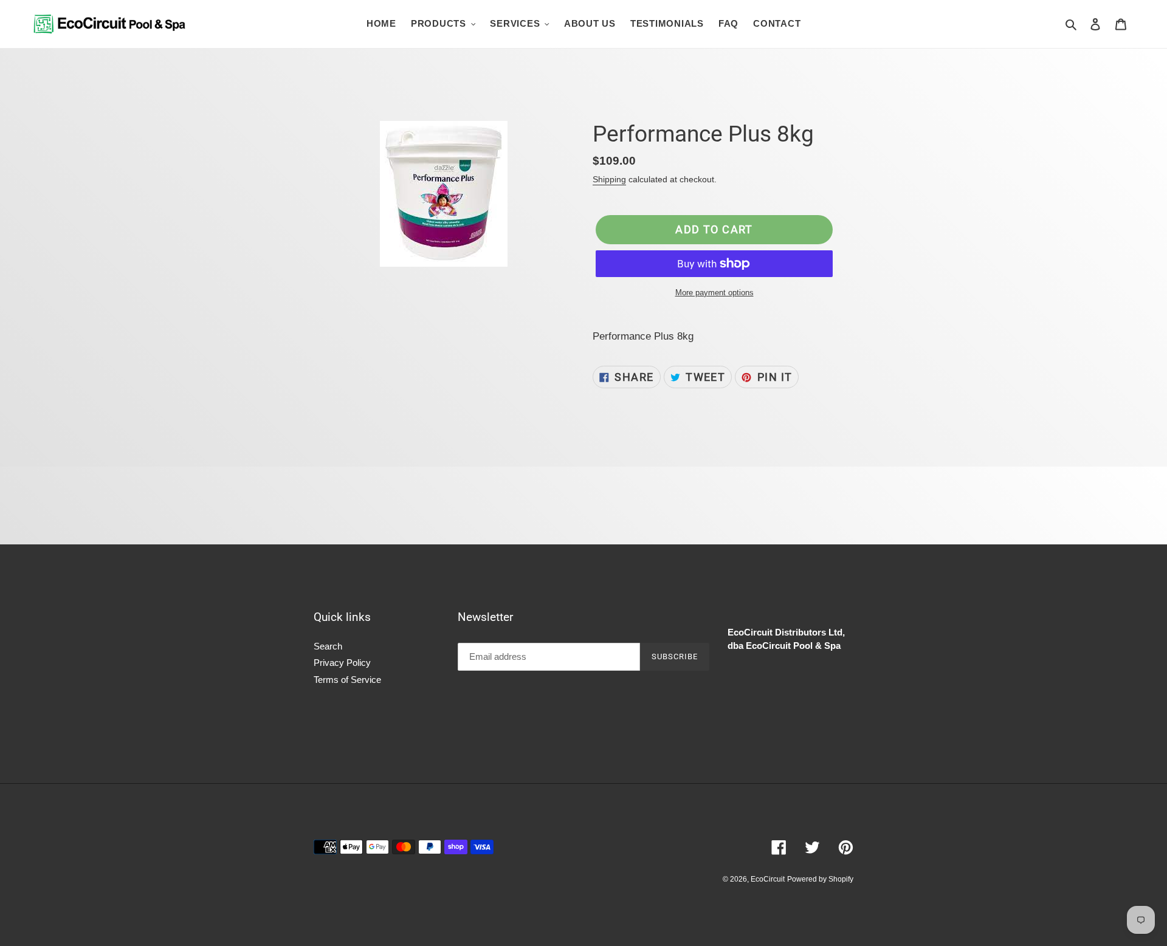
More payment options (714, 292)
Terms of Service (347, 679)
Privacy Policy (342, 662)
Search (328, 646)
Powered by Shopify (820, 879)
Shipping (609, 179)
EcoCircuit (768, 879)
